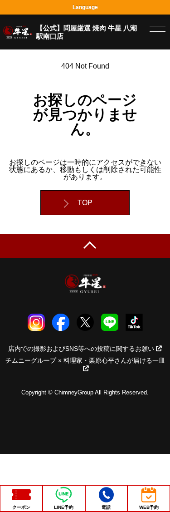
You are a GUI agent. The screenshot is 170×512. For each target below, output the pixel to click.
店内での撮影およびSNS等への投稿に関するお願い (81, 348)
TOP (85, 203)
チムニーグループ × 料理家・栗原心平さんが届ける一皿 (85, 360)
